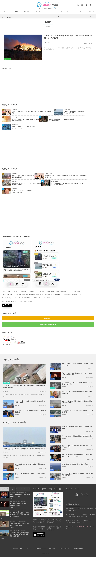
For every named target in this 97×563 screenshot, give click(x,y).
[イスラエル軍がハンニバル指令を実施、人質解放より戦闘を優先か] (8, 467)
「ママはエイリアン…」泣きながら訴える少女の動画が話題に (19, 524)
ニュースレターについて (64, 548)
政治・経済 (26, 11)
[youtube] (86, 4)
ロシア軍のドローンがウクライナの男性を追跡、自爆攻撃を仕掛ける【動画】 (26, 184)
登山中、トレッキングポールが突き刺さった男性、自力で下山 (22, 191)
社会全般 (16, 11)
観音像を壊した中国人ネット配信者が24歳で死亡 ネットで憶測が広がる (62, 119)
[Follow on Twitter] (78, 4)
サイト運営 (29, 548)
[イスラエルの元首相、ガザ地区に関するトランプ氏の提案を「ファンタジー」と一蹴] (55, 457)
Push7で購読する (48, 318)
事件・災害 (6, 382)
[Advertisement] (48, 86)
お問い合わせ (52, 548)
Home (5, 11)
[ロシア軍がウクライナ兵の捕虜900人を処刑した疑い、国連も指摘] (8, 413)
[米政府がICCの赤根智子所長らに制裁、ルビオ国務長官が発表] (55, 429)
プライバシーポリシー (40, 548)
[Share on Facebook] (73, 4)
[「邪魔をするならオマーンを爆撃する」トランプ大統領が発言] (24, 441)
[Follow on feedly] (86, 494)
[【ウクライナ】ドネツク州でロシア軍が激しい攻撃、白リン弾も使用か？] (8, 404)
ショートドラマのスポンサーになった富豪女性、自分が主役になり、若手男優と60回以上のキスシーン (33, 112)
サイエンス (48, 11)
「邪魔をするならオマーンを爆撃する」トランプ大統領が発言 (74, 112)
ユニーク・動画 (59, 14)
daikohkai (47, 42)
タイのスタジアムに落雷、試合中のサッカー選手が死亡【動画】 (23, 176)
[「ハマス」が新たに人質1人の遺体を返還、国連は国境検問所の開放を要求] (55, 476)
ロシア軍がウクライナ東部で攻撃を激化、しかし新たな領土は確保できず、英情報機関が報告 (19, 534)
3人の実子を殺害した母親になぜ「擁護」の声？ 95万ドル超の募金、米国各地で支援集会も (19, 514)
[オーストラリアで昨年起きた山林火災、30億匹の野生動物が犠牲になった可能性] (23, 47)
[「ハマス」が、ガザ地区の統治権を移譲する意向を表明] (55, 439)
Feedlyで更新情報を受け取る (48, 324)
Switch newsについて (18, 548)
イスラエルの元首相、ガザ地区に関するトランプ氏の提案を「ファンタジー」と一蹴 (77, 455)
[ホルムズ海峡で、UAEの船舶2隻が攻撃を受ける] (55, 467)
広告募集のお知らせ (78, 548)
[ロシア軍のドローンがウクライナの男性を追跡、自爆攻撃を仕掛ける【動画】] (24, 378)
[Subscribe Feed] (90, 4)
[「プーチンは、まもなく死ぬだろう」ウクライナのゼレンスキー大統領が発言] (55, 376)
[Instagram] (82, 4)
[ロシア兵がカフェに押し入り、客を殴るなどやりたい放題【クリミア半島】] (55, 385)
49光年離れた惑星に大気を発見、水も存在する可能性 (18, 504)
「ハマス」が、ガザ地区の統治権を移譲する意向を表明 (77, 436)
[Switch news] (47, 7)
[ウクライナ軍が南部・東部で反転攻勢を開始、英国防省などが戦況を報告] (55, 404)
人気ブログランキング (7, 344)
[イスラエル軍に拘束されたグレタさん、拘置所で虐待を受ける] (8, 476)
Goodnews (69, 11)
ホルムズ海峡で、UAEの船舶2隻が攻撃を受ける (75, 464)
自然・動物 (37, 11)
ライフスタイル (91, 14)
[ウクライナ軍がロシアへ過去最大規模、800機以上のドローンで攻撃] (55, 366)
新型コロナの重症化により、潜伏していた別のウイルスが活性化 (23, 127)
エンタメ (80, 11)
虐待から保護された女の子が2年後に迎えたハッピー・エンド (20, 495)
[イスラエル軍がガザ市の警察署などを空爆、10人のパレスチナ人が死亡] (55, 448)
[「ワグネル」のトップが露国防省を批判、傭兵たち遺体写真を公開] (55, 394)
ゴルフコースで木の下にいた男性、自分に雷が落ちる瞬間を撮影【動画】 (25, 119)
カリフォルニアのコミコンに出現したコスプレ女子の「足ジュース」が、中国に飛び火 (67, 184)
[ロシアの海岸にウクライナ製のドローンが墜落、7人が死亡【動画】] (55, 413)
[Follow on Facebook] (81, 494)
